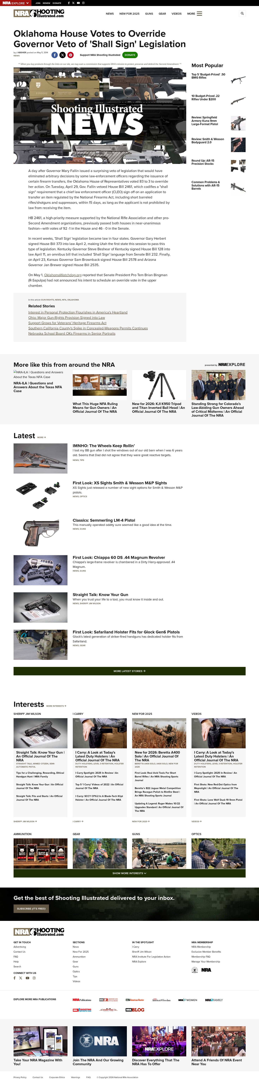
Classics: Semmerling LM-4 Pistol (104, 520)
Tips (82, 460)
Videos (177, 14)
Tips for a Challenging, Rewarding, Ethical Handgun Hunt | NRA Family (40, 774)
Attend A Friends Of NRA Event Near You (217, 1062)
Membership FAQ (201, 957)
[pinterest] (71, 53)
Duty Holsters (83, 763)
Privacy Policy (20, 1077)
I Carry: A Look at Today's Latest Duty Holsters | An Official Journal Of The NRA (97, 756)
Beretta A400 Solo (145, 763)
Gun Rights (47, 299)
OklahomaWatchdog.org (63, 275)
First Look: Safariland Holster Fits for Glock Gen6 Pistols (126, 632)
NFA (64, 299)
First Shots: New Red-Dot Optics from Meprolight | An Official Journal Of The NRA (216, 788)
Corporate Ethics (57, 1077)
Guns (149, 14)
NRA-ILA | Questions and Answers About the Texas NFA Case (38, 387)
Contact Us (20, 952)
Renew (46, 3)
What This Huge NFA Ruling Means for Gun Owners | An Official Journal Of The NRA (95, 407)
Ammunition (23, 834)
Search (17, 966)
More (40, 437)
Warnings (75, 1077)
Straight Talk (24, 763)
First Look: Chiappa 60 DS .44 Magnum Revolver (119, 557)
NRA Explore (139, 962)
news (58, 299)
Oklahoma (73, 299)
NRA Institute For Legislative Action (151, 957)
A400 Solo (162, 763)
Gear (162, 14)
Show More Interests (148, 873)
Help (16, 962)
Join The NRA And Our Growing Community (98, 1062)
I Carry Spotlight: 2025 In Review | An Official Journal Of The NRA (96, 774)
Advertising (20, 947)
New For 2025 (129, 14)
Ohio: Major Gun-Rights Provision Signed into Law (66, 317)
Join (38, 3)
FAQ (16, 957)
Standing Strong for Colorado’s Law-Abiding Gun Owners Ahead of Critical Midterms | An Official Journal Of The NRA (218, 409)
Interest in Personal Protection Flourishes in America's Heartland (78, 312)
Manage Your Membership (206, 962)
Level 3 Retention (103, 763)
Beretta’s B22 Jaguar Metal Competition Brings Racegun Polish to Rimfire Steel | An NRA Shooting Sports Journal (158, 791)
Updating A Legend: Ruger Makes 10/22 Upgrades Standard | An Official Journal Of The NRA (159, 807)
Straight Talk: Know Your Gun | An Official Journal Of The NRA (40, 756)
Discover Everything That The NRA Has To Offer (155, 1062)
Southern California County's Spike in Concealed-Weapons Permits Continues (88, 328)
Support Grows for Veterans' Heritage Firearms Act (67, 323)
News (110, 14)
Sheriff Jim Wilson (90, 603)
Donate (57, 3)
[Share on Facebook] (55, 53)
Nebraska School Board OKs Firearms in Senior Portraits (71, 333)
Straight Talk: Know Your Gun (100, 594)
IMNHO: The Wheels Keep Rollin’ (104, 446)
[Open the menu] (199, 13)
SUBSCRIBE (31, 909)
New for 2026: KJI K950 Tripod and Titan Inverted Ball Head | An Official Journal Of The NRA (158, 407)
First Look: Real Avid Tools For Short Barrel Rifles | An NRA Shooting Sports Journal (156, 776)
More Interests (55, 706)
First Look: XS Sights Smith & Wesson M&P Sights (120, 483)
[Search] (242, 13)
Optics (83, 496)
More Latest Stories (144, 671)
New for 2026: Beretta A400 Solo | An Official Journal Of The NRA (157, 756)
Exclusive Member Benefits (206, 952)
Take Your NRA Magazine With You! (38, 1062)
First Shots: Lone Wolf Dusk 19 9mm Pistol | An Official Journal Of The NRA (218, 801)
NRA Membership (201, 947)
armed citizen (40, 763)
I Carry (78, 714)
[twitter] (63, 53)
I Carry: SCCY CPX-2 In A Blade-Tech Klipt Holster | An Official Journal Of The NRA (99, 798)
